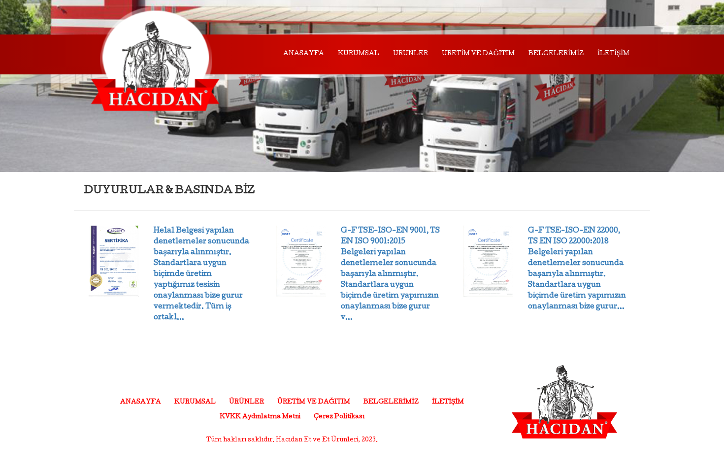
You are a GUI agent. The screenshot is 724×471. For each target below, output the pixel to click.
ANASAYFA (303, 54)
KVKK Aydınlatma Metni (260, 417)
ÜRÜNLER (410, 54)
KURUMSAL (358, 54)
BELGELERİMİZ (556, 54)
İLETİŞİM (613, 54)
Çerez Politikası (339, 417)
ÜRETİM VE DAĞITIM (478, 54)
